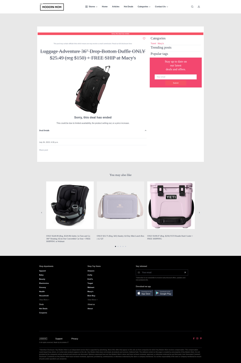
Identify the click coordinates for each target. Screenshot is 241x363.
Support (58, 339)
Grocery (42, 287)
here (130, 44)
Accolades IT (64, 342)
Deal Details (44, 130)
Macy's (161, 43)
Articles (115, 7)
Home (105, 7)
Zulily (89, 275)
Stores (92, 7)
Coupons (43, 313)
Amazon (90, 271)
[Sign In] (199, 7)
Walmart (90, 287)
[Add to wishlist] (144, 38)
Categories (143, 7)
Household (44, 296)
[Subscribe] (185, 272)
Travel (153, 43)
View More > (44, 300)
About (90, 309)
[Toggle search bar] (192, 7)
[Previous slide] (41, 212)
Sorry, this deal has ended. (120, 34)
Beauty (42, 279)
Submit (175, 83)
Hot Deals (128, 7)
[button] (115, 246)
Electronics (44, 283)
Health (42, 291)
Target (90, 283)
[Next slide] (199, 212)
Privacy (74, 339)
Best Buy (91, 296)
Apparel (42, 271)
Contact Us (160, 7)
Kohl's (90, 279)
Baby (41, 275)
